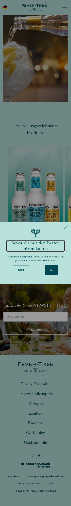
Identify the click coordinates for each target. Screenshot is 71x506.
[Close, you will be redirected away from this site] (65, 227)
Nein (21, 270)
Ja (51, 270)
